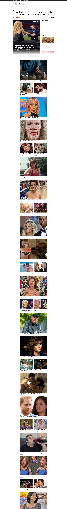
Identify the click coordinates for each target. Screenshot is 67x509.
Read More (33, 56)
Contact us (18, 0)
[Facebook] (13, 17)
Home (13, 0)
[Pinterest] (17, 17)
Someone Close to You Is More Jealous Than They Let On (47, 45)
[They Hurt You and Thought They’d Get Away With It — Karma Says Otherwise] (48, 54)
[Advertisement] (48, 27)
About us (16, 0)
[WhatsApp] (19, 17)
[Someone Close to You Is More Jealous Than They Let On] (48, 40)
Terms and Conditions (26, 0)
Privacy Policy (21, 0)
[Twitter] (15, 17)
